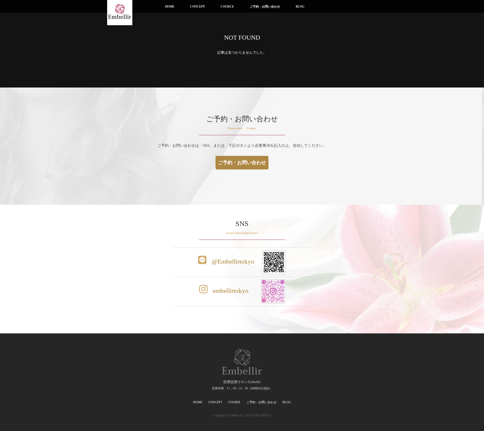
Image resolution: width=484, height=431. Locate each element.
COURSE (234, 402)
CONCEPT (197, 6)
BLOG (300, 6)
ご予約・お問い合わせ (265, 6)
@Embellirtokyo (232, 261)
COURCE (227, 6)
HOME (169, 6)
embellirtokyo (230, 290)
